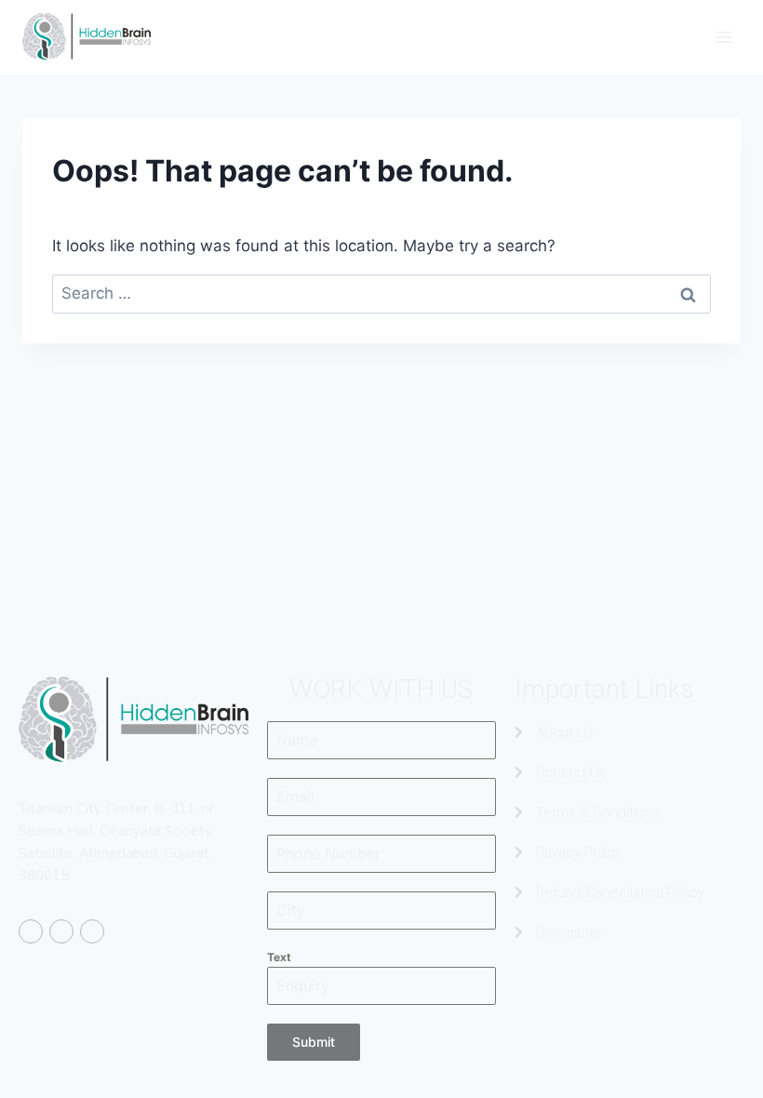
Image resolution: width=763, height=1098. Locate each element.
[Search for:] (381, 293)
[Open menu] (723, 36)
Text (279, 957)
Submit (313, 1042)
